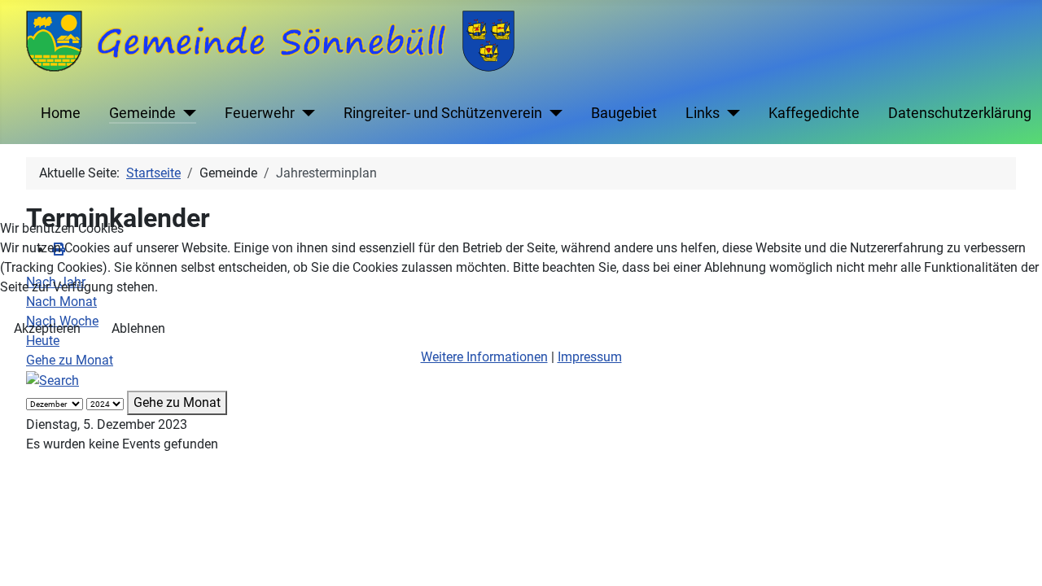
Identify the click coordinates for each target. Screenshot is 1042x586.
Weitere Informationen (484, 357)
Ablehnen (138, 328)
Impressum (590, 357)
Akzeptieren (47, 328)
